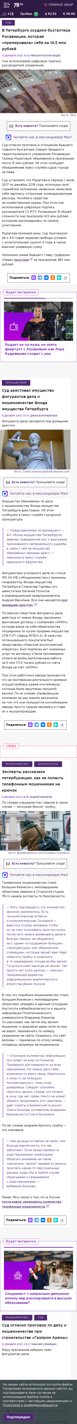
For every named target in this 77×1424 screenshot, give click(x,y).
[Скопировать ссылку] (65, 278)
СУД (8, 23)
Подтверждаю (18, 1417)
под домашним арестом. (34, 603)
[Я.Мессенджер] (59, 277)
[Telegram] (40, 277)
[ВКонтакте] (46, 277)
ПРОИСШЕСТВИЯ (16, 383)
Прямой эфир (61, 5)
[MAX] (33, 277)
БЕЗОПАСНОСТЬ (48, 764)
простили (21, 260)
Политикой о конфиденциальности (30, 1405)
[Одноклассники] (52, 277)
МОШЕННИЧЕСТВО (17, 764)
